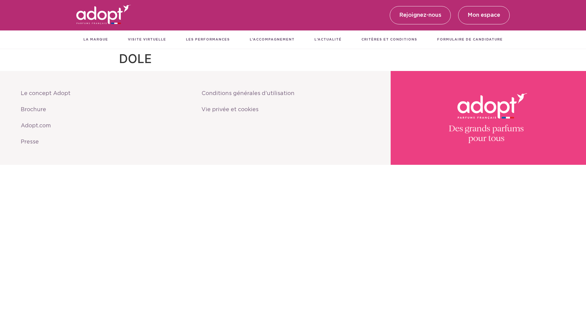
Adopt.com (36, 126)
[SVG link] (103, 15)
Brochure (33, 109)
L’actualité (328, 39)
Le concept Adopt (46, 93)
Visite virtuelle (147, 39)
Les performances (208, 39)
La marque (95, 39)
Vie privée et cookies (230, 109)
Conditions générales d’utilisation (248, 93)
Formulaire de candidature (470, 39)
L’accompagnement (272, 39)
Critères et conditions (389, 39)
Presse (30, 142)
